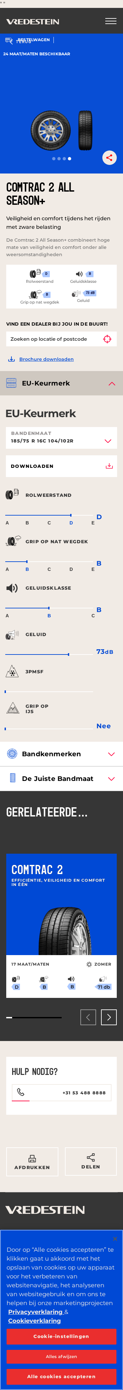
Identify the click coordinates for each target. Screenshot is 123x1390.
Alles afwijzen (61, 1356)
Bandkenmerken (51, 754)
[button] (53, 158)
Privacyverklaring (36, 1312)
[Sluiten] (115, 1239)
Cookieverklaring (34, 1320)
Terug (24, 42)
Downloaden (32, 466)
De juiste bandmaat (58, 779)
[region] (61, 1310)
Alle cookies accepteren (61, 1376)
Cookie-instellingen (61, 1336)
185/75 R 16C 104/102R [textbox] (42, 441)
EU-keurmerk (46, 383)
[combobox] (61, 443)
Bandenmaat (31, 433)
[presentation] (88, 1017)
